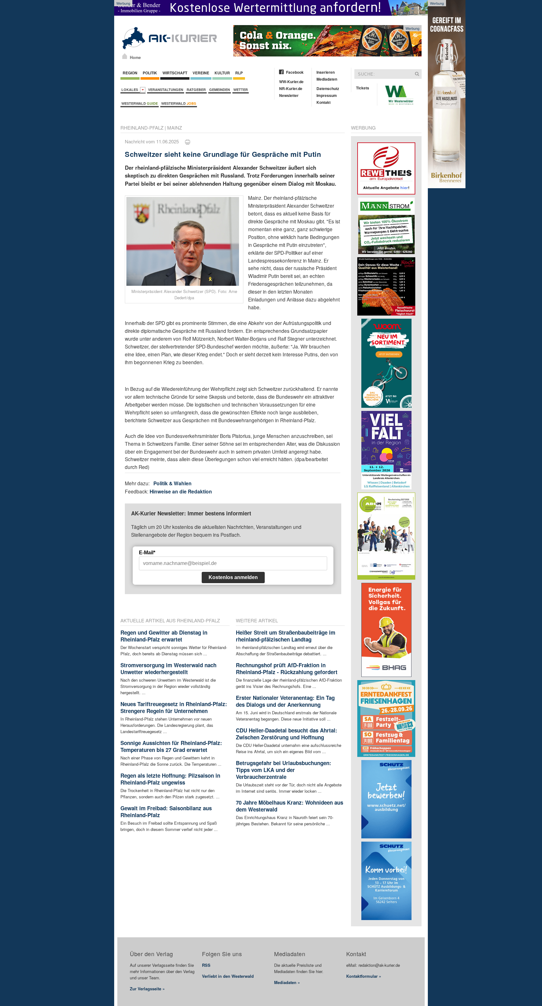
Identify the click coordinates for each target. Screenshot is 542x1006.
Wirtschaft (175, 73)
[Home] (124, 56)
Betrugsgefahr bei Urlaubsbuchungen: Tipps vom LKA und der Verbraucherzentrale (283, 769)
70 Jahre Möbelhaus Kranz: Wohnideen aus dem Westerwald (289, 806)
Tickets (362, 88)
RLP (239, 73)
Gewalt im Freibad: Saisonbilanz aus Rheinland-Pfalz (166, 811)
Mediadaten (326, 79)
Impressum (326, 95)
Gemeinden (219, 89)
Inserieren (325, 72)
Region (130, 73)
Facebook (295, 72)
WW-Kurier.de (291, 81)
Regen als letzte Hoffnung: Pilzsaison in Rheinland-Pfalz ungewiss (170, 779)
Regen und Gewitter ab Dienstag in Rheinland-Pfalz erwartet (163, 636)
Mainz (174, 127)
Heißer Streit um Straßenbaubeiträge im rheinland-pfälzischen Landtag (285, 636)
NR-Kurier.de (290, 88)
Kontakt (323, 102)
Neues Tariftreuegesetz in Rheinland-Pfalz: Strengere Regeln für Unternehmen (173, 707)
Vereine (201, 73)
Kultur (222, 73)
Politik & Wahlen (172, 483)
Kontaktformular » (363, 976)
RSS (206, 965)
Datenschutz (327, 88)
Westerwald (139, 103)
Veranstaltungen (165, 89)
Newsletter (289, 95)
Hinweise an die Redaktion (181, 491)
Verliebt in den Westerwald (228, 976)
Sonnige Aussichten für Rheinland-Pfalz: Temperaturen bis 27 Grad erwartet (171, 746)
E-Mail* (147, 552)
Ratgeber (196, 89)
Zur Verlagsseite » (147, 989)
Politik (150, 73)
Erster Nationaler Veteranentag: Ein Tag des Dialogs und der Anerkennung (285, 701)
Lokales (130, 89)
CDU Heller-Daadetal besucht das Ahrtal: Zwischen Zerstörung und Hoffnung (286, 734)
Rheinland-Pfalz (141, 127)
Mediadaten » (287, 982)
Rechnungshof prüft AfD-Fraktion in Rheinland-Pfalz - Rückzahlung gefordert (286, 668)
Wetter (240, 89)
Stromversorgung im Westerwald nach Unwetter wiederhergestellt (168, 668)
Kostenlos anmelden (233, 577)
